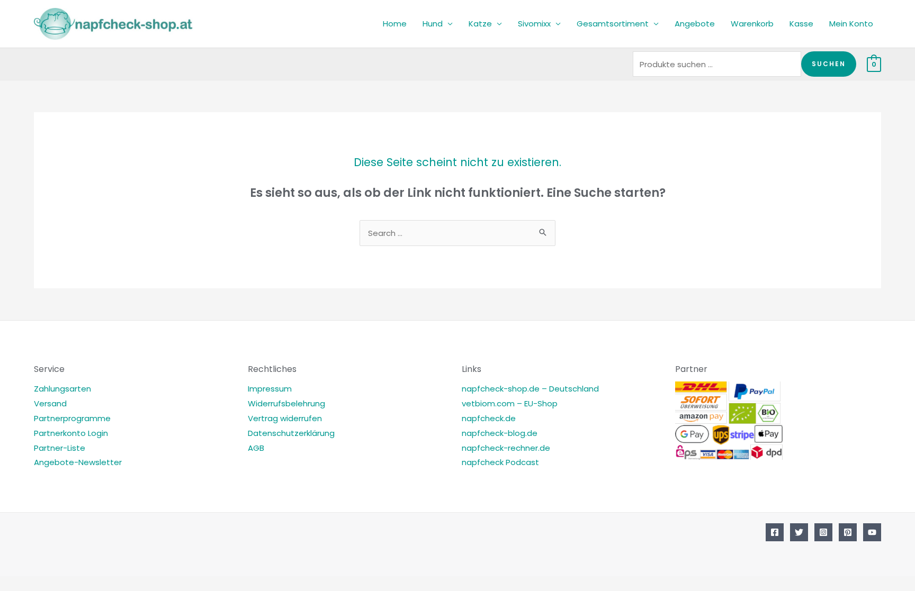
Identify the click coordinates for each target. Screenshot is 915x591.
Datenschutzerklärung (291, 433)
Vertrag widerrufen (285, 418)
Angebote (695, 23)
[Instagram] (823, 532)
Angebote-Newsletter (78, 462)
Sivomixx (534, 23)
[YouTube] (872, 532)
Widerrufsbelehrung (286, 403)
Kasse (801, 23)
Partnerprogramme (72, 418)
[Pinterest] (848, 532)
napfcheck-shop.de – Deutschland (530, 388)
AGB (256, 447)
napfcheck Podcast (500, 462)
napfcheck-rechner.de (506, 447)
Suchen (829, 63)
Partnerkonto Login (71, 433)
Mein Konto (851, 23)
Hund (433, 23)
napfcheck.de (489, 418)
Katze (480, 23)
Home (395, 23)
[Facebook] (775, 532)
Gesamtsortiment (613, 23)
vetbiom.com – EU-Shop (510, 403)
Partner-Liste (59, 447)
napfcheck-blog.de (499, 433)
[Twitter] (799, 532)
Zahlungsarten (62, 388)
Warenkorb (752, 23)
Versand (50, 403)
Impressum (270, 388)
